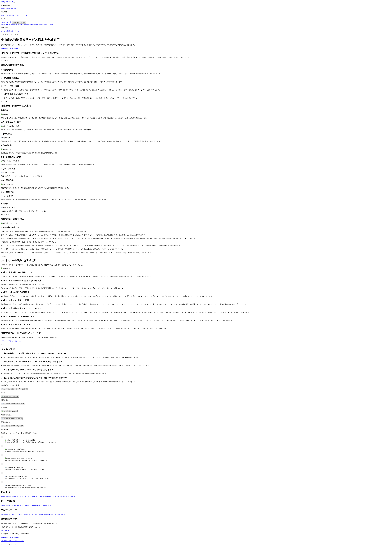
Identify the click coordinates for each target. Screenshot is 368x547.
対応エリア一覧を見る (57, 514)
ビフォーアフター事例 (29, 505)
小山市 (3, 24)
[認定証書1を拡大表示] (10, 396)
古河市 (39, 24)
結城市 (44, 24)
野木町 (24, 24)
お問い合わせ (15, 31)
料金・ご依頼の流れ (8, 15)
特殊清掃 (4, 505)
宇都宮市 (9, 24)
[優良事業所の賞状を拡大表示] (12, 426)
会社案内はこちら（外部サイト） (12, 541)
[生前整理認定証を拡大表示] (9, 411)
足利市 (34, 24)
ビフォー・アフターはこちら (11, 341)
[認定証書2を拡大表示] (13, 404)
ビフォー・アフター (22, 15)
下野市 (19, 24)
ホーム (3, 8)
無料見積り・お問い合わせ (10, 48)
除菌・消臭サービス (13, 8)
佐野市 (29, 24)
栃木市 (14, 24)
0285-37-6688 (5, 530)
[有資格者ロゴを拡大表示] (12, 418)
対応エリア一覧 (6, 22)
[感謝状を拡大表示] (14, 389)
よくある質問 (5, 31)
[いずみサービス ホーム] (7, 1)
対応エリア (52, 496)
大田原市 (50, 24)
